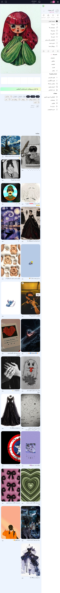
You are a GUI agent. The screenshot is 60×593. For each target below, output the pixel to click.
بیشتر (53, 70)
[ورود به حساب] (2, 2)
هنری (53, 67)
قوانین (53, 103)
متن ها (53, 24)
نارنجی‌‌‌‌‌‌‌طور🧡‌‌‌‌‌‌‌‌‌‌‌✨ (16, 540)
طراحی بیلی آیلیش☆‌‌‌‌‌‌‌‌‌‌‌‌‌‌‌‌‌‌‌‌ (15, 180)
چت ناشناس (52, 90)
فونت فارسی (51, 77)
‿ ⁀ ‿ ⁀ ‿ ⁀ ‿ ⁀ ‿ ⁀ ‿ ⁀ (33, 169)
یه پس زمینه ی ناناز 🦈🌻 (34, 278)
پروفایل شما (52, 46)
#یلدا (24, 96)
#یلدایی (15, 96)
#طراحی (33, 96)
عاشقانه (53, 58)
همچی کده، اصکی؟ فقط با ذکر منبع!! (33, 391)
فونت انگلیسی (51, 80)
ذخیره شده (52, 43)
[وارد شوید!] (44, 11)
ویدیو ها (53, 30)
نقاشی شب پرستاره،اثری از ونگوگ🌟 (12, 157)
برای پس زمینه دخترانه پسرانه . (33, 540)
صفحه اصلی (52, 21)
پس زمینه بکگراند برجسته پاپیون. (13, 502)
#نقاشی (20, 96)
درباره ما (52, 106)
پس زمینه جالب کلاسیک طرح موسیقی (14, 354)
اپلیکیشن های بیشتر (50, 40)
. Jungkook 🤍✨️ (16, 390)
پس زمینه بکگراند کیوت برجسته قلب (33, 503)
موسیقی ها (52, 27)
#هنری (37, 96)
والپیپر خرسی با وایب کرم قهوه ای (13, 278)
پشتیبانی (53, 100)
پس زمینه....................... (14, 465)
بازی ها (53, 37)
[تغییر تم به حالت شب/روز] (43, 6)
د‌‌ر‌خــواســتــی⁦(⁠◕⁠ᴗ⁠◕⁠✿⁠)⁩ (15, 428)
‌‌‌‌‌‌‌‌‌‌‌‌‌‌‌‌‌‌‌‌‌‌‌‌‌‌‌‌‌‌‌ (12, 316)
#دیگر (28, 96)
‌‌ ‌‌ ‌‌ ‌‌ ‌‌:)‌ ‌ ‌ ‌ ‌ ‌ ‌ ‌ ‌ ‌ (18, 241)
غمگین (53, 61)
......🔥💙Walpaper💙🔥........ (33, 353)
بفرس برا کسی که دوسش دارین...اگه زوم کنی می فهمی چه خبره (33, 429)
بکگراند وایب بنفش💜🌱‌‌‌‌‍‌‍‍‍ (34, 465)
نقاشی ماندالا (51, 83)
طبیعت (53, 64)
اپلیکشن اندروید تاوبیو (49, 97)
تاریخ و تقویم (52, 87)
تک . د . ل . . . (17, 203)
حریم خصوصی (51, 109)
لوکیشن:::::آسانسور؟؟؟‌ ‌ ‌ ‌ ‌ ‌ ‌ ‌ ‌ (34, 315)
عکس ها (53, 33)
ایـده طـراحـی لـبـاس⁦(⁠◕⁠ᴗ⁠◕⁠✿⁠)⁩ (33, 241)
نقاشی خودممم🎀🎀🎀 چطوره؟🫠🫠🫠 (33, 204)
